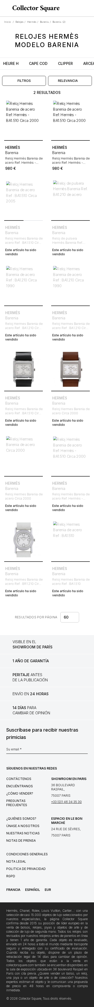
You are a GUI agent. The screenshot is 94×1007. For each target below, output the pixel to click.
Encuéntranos (19, 786)
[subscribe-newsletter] (85, 751)
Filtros (24, 81)
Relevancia (68, 81)
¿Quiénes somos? (21, 819)
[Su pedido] (80, 8)
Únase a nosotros (22, 826)
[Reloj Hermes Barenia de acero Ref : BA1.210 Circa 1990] (23, 284)
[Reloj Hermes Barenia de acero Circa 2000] (70, 369)
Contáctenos (18, 779)
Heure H (11, 63)
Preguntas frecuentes (16, 803)
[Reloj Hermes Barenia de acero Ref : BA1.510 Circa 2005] (23, 198)
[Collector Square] (35, 8)
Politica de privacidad (26, 869)
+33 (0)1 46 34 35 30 (66, 802)
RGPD (10, 876)
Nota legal (16, 861)
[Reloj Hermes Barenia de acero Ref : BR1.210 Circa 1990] (23, 540)
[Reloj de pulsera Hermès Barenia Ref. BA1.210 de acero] (70, 198)
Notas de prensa (21, 840)
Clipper (65, 63)
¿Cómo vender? (19, 793)
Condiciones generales (27, 854)
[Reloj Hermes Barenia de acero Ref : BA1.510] (70, 540)
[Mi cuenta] (88, 8)
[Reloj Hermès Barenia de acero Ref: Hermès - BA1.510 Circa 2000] (23, 118)
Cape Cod (38, 63)
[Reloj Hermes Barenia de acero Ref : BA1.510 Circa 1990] (23, 369)
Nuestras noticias (23, 833)
